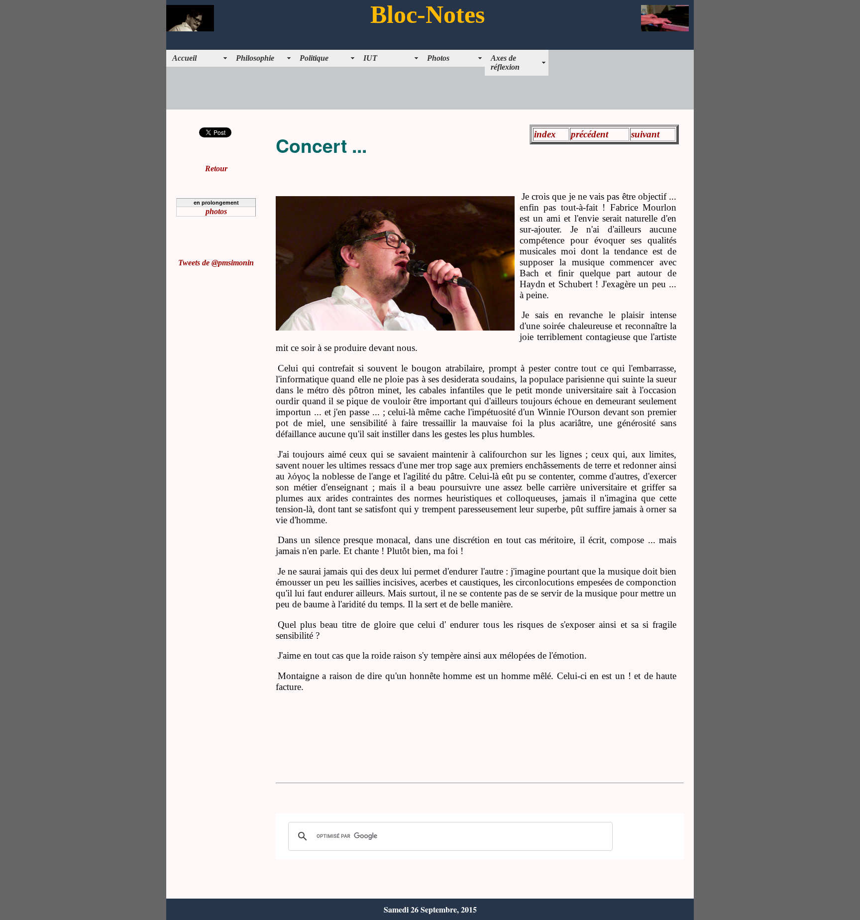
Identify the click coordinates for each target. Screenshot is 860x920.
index (545, 134)
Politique (314, 58)
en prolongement (216, 203)
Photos (438, 58)
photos (216, 211)
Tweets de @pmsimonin (216, 262)
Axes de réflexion (505, 62)
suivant (645, 134)
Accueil (184, 58)
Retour (216, 168)
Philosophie (255, 58)
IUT (370, 58)
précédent (589, 134)
